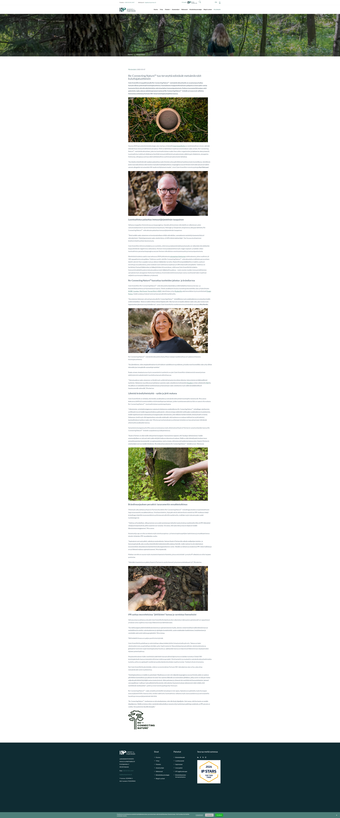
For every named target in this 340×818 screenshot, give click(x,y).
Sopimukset (178, 764)
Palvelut (167, 9)
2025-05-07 (141, 69)
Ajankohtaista (140, 54)
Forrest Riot (152, 291)
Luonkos (136, 291)
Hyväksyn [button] (219, 815)
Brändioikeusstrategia (196, 9)
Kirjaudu (184, 2)
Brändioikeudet (180, 757)
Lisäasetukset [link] (199, 815)
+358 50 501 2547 (129, 2)
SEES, (160, 291)
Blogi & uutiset (208, 9)
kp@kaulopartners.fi (150, 2)
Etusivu (156, 9)
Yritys (161, 9)
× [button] (336, 815)
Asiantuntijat (175, 9)
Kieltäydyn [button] (209, 815)
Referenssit (184, 9)
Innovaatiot (178, 768)
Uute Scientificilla (179, 146)
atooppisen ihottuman (178, 256)
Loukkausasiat (179, 761)
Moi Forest (143, 291)
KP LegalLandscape (181, 771)
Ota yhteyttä (217, 9)
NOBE (130, 291)
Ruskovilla (178, 291)
